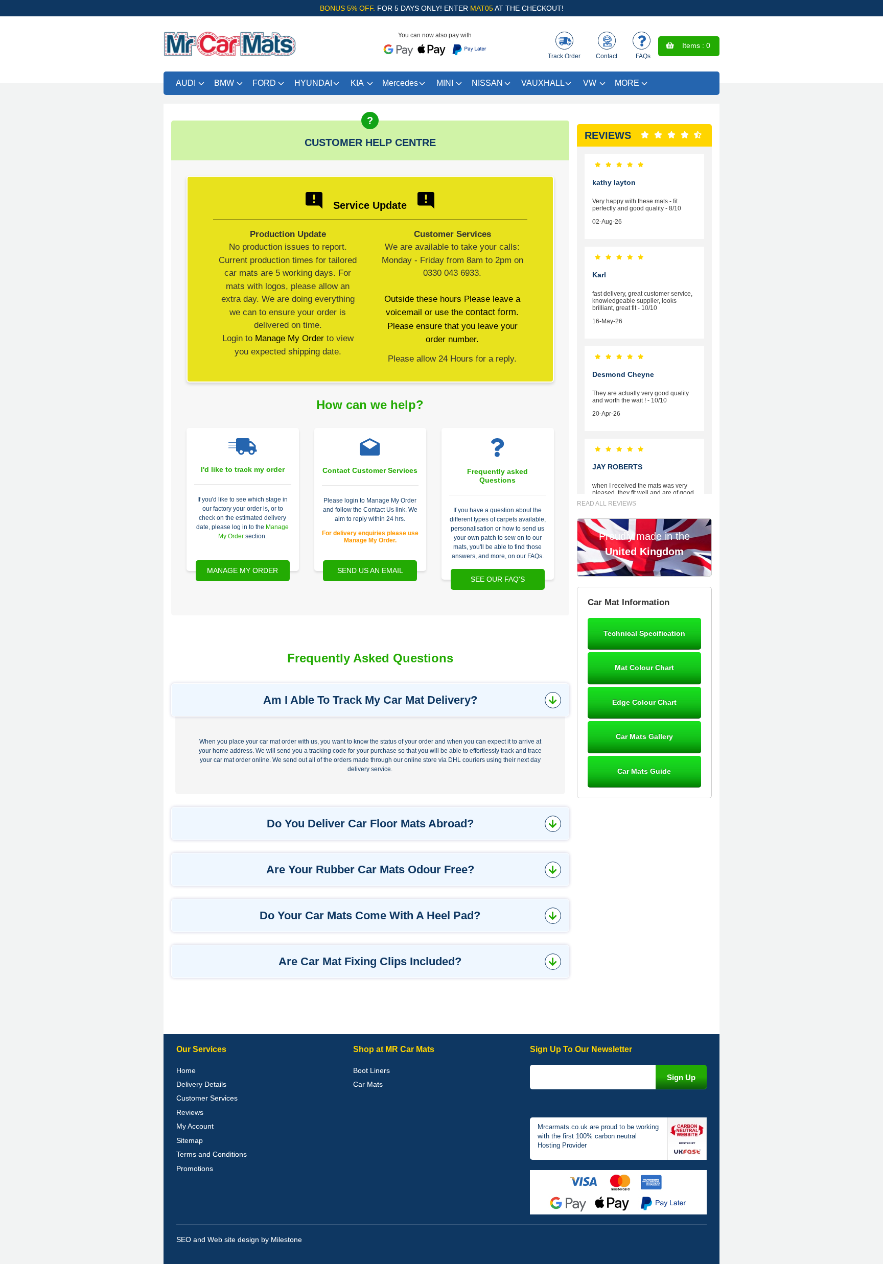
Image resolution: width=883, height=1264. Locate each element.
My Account (195, 1126)
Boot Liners (371, 1070)
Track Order (564, 56)
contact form (491, 312)
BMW (224, 83)
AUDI (186, 83)
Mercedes (400, 83)
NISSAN (487, 83)
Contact (606, 56)
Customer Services (207, 1098)
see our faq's (498, 579)
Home (186, 1070)
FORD (264, 83)
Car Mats (368, 1084)
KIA (357, 83)
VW (589, 83)
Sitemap (189, 1140)
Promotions (194, 1168)
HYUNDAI (313, 83)
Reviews (189, 1112)
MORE (627, 83)
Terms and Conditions (211, 1154)
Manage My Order (289, 338)
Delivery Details (201, 1084)
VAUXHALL (543, 83)
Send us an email (370, 570)
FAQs (643, 56)
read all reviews (606, 503)
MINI (444, 83)
